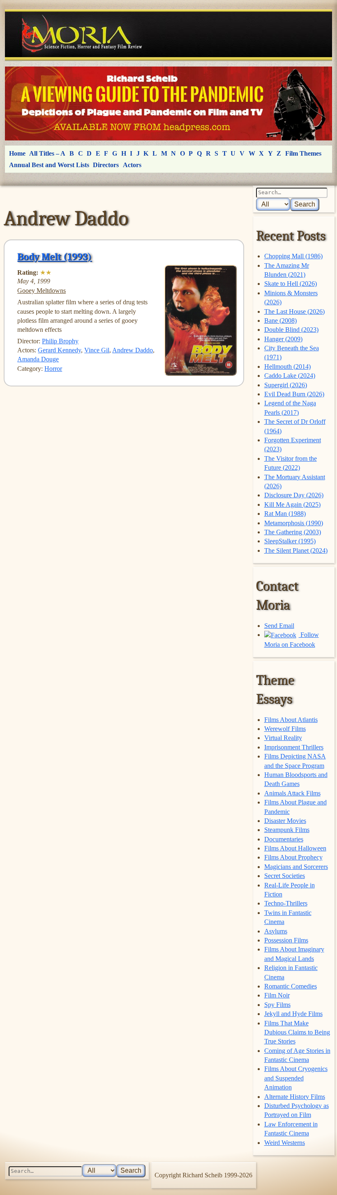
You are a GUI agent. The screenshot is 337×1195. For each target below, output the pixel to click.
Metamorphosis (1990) (293, 522)
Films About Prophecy (293, 857)
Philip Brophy (60, 341)
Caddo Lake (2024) (289, 375)
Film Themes (303, 153)
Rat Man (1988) (285, 513)
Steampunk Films (286, 829)
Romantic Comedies (290, 986)
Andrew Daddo (132, 350)
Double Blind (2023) (291, 329)
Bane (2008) (280, 320)
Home (17, 153)
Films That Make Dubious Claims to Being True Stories (297, 1032)
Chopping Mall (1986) (293, 256)
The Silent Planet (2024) (296, 550)
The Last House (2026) (294, 311)
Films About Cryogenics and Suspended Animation (296, 1078)
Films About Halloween (295, 848)
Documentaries (283, 839)
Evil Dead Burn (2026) (294, 394)
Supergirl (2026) (285, 384)
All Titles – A (47, 153)
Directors (106, 164)
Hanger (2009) (283, 339)
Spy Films (277, 1004)
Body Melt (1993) (54, 256)
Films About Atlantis (291, 719)
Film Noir (277, 995)
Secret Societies (284, 875)
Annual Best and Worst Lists (49, 164)
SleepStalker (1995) (290, 541)
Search (304, 204)
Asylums (275, 931)
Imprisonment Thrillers (293, 747)
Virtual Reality (283, 737)
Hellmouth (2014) (287, 366)
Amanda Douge (38, 359)
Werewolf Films (285, 728)
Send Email (279, 625)
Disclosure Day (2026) (293, 495)
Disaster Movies (285, 820)
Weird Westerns (284, 1142)
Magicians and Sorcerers (296, 866)
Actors (132, 164)
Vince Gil (96, 350)
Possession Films (286, 940)
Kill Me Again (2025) (292, 504)
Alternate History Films (294, 1096)
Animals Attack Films (292, 793)
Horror (53, 368)
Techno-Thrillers (285, 903)
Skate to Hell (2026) (290, 283)
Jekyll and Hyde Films (293, 1013)
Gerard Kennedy (59, 350)
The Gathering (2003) (292, 532)
